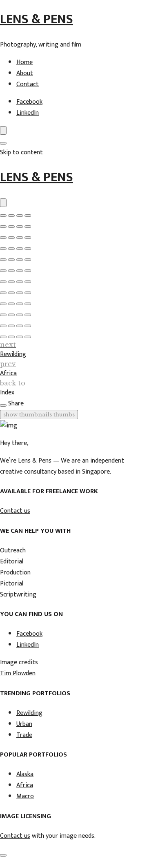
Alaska (24, 774)
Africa (24, 785)
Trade (24, 735)
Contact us (15, 510)
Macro (25, 796)
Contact (27, 84)
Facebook (29, 101)
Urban (24, 724)
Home (24, 62)
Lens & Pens (36, 19)
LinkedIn (27, 112)
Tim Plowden (18, 673)
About (24, 73)
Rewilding (29, 713)
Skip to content (21, 152)
